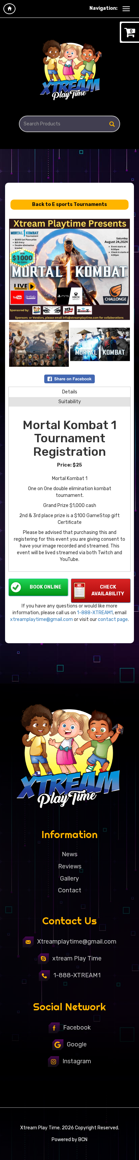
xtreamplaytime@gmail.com (41, 619)
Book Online (45, 587)
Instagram (76, 1061)
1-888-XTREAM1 (95, 613)
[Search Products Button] (111, 123)
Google (77, 1044)
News (69, 854)
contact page (113, 619)
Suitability (69, 402)
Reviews (69, 866)
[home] (9, 8)
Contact (69, 890)
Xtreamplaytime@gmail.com (76, 941)
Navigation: (103, 8)
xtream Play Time (77, 958)
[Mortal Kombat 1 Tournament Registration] (69, 269)
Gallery (69, 878)
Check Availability (107, 590)
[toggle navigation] (126, 8)
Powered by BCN (69, 1139)
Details (69, 392)
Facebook (77, 1027)
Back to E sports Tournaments (69, 204)
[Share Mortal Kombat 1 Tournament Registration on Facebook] (69, 378)
